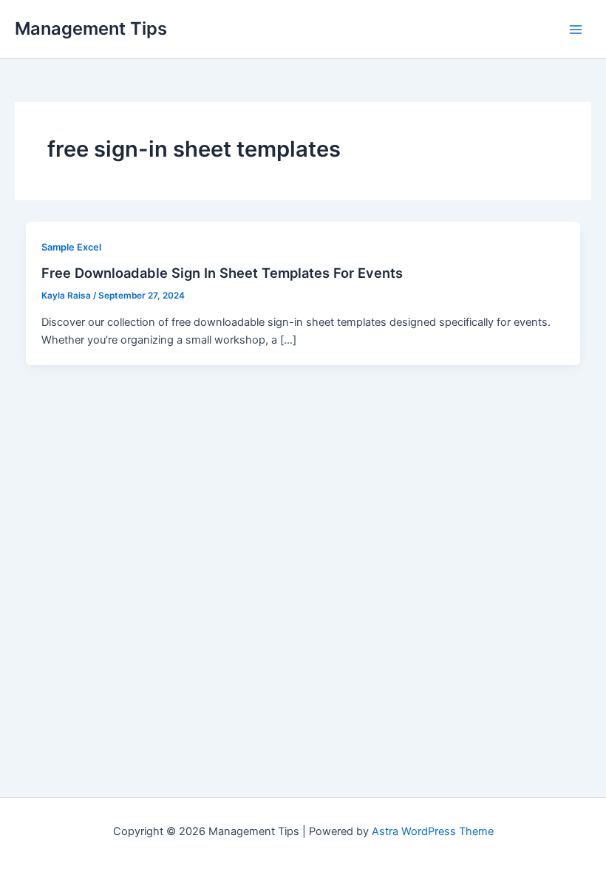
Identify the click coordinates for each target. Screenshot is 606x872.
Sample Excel (71, 247)
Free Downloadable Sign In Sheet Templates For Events (222, 273)
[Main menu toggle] (575, 29)
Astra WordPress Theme (433, 831)
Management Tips (91, 28)
